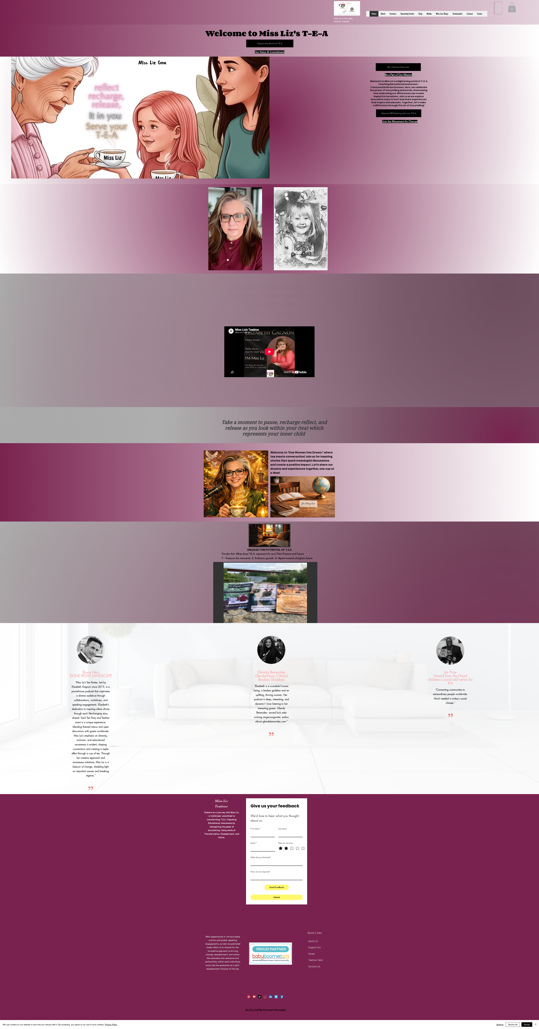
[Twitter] (276, 996)
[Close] (535, 1024)
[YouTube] (254, 996)
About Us (313, 941)
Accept (527, 1024)
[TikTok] (259, 996)
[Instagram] (265, 996)
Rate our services (285, 843)
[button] (512, 7)
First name (256, 828)
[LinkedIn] (270, 996)
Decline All (512, 1024)
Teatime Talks (315, 959)
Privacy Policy (111, 1024)
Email (254, 843)
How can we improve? (260, 871)
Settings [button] (499, 1024)
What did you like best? (261, 857)
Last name (282, 828)
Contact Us (314, 966)
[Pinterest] (248, 996)
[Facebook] (281, 996)
